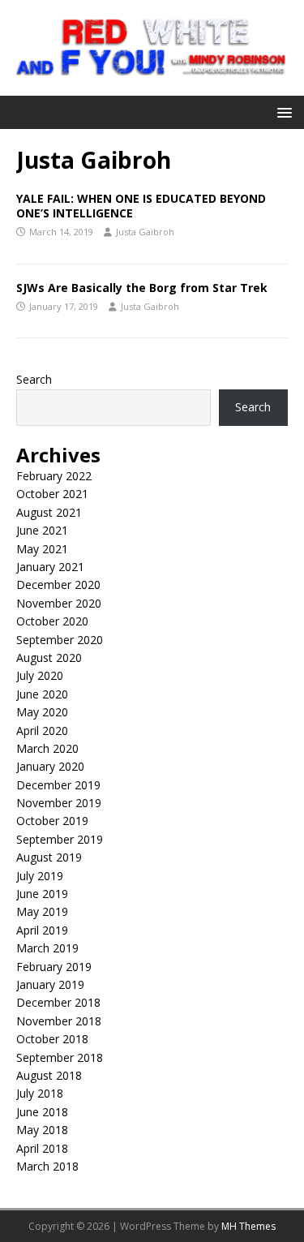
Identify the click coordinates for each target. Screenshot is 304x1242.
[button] (281, 111)
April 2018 (42, 1148)
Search (34, 379)
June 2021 (42, 530)
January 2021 (50, 566)
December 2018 (58, 1002)
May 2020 (42, 712)
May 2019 (42, 911)
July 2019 (39, 875)
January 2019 (50, 984)
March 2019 (47, 948)
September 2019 (59, 839)
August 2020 (49, 657)
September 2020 (59, 639)
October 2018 (52, 1038)
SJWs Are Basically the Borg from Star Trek (142, 287)
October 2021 (52, 493)
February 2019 (54, 966)
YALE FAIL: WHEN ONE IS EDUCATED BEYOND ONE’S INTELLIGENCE (141, 206)
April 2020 (42, 730)
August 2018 (49, 1075)
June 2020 (42, 694)
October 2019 (52, 820)
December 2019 (58, 785)
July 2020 (39, 675)
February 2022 (54, 475)
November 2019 (58, 802)
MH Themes (248, 1226)
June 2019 (42, 893)
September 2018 (59, 1057)
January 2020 (50, 766)
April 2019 (42, 930)
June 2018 (42, 1112)
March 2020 (47, 748)
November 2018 (58, 1021)
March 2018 (47, 1166)
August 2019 (49, 857)
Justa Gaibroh (145, 232)
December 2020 (58, 584)
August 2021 (49, 512)
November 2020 (58, 603)
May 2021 (42, 549)
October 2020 (52, 621)
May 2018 (42, 1129)
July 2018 (39, 1093)
